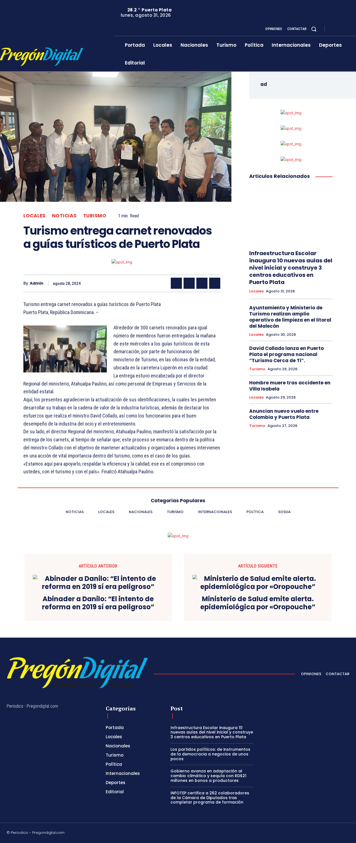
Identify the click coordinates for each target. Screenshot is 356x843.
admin (36, 283)
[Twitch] (320, 833)
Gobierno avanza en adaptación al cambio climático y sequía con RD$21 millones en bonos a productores (208, 775)
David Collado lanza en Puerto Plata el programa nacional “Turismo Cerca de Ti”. (286, 354)
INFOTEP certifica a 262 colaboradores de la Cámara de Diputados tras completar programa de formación (209, 797)
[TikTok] (307, 833)
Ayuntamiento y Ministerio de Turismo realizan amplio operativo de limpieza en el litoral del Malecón (290, 316)
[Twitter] (347, 29)
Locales (34, 215)
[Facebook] (333, 29)
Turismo (95, 215)
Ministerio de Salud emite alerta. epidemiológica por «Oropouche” (257, 603)
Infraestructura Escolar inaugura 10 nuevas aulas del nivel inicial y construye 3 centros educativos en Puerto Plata (290, 267)
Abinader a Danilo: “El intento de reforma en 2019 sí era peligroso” (98, 603)
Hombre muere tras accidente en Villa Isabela (289, 385)
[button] (313, 29)
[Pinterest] (201, 283)
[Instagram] (340, 29)
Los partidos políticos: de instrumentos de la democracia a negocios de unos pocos (210, 754)
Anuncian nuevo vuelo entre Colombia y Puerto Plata (283, 414)
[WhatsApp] (214, 283)
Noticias (64, 215)
